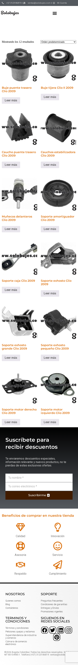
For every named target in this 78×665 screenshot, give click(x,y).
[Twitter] (52, 630)
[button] (54, 13)
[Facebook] (44, 630)
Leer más (11, 100)
